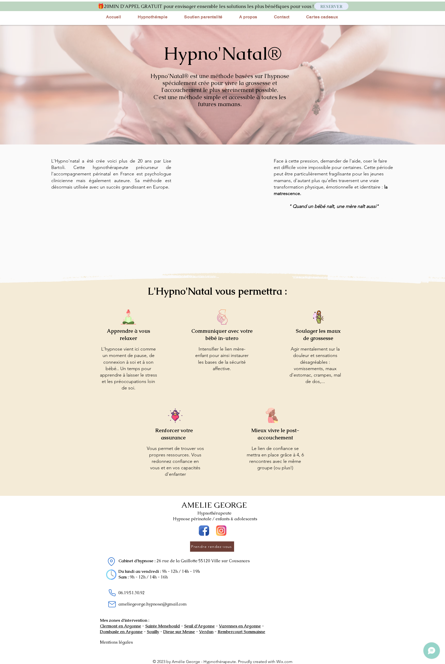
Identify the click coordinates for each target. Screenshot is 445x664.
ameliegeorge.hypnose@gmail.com (152, 604)
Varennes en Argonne (240, 626)
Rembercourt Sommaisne (241, 631)
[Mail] (112, 604)
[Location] (111, 561)
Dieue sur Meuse (179, 631)
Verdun (206, 631)
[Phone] (112, 593)
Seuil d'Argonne (199, 626)
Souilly (153, 631)
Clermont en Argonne (120, 626)
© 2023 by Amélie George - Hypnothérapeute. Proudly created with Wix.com (223, 661)
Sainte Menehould (162, 626)
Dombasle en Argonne (121, 631)
